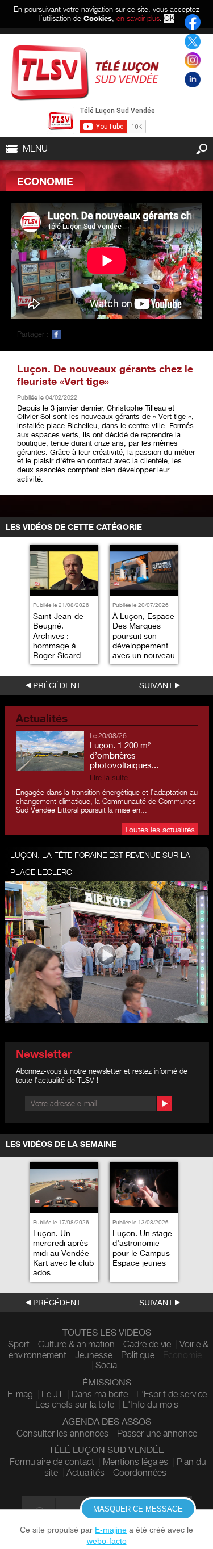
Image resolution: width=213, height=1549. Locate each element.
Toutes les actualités (159, 829)
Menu (35, 148)
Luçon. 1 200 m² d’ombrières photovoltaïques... (124, 755)
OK (169, 18)
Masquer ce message (138, 1509)
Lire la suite (109, 777)
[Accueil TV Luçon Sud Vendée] (85, 73)
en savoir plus (138, 18)
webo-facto (107, 1541)
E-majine (111, 1529)
